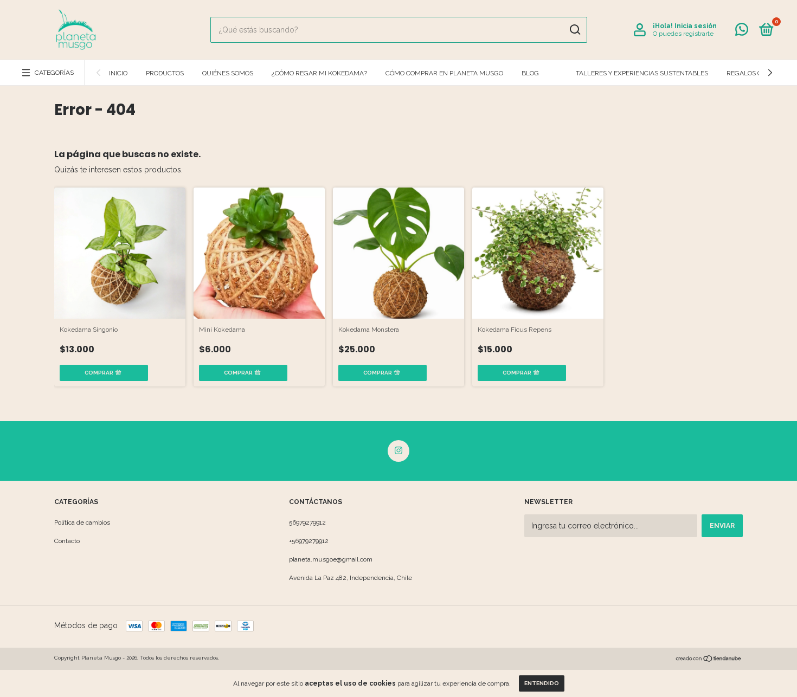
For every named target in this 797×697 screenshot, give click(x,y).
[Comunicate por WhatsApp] (742, 32)
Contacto (67, 541)
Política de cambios (82, 522)
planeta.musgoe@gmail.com (330, 559)
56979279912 (307, 522)
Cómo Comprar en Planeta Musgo (444, 73)
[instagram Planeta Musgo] (398, 451)
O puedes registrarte (683, 33)
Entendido (541, 683)
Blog (530, 73)
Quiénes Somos (227, 73)
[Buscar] (574, 30)
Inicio (118, 73)
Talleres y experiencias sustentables (642, 73)
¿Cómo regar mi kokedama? (319, 73)
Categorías (54, 72)
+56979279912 (309, 541)
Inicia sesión (695, 26)
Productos (165, 73)
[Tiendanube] (709, 659)
